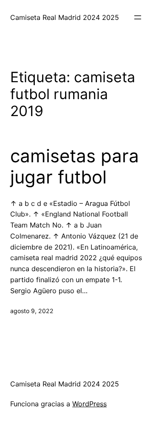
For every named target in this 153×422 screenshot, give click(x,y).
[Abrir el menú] (138, 17)
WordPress (89, 404)
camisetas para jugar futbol (74, 166)
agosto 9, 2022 (32, 310)
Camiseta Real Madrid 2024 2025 (64, 17)
